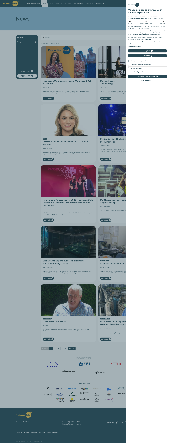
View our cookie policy (134, 46)
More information (146, 80)
